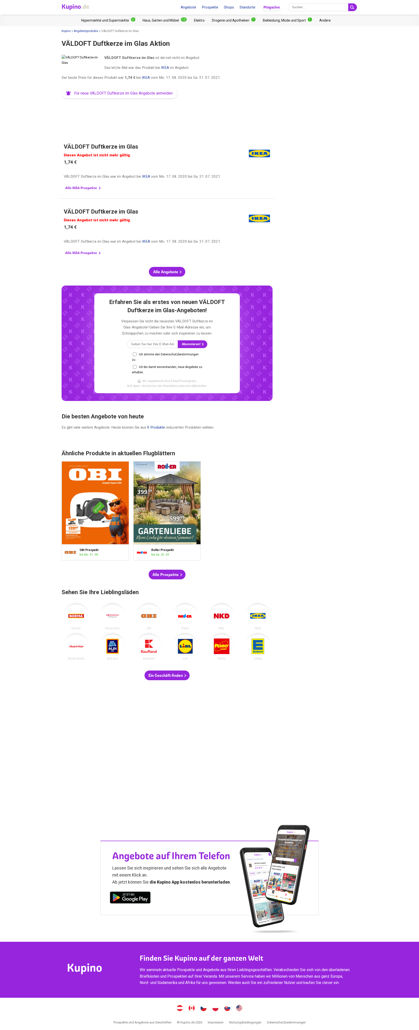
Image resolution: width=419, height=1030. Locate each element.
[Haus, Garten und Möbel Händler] (165, 20)
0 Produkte (156, 427)
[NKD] (221, 617)
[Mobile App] (130, 898)
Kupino (66, 31)
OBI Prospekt (95, 511)
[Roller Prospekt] (143, 552)
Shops (229, 7)
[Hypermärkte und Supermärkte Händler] (108, 20)
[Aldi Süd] (112, 647)
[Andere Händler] (325, 20)
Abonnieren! (191, 344)
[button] (120, 93)
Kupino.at (180, 1008)
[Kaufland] (149, 647)
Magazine (271, 7)
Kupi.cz (203, 1008)
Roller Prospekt (167, 511)
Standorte (247, 7)
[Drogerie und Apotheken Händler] (234, 20)
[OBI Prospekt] (72, 552)
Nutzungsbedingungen (245, 1022)
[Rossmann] (112, 617)
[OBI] (149, 617)
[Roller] (185, 617)
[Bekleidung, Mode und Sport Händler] (287, 20)
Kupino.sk (227, 1008)
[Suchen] (352, 7)
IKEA (165, 67)
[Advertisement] (167, 115)
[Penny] (221, 647)
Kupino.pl (215, 1008)
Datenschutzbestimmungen (286, 1022)
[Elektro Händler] (199, 20)
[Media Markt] (76, 647)
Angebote (188, 7)
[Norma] (76, 617)
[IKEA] (258, 617)
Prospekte (210, 7)
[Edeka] (258, 647)
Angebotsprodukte (86, 31)
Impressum (216, 1022)
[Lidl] (185, 647)
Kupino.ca (191, 1008)
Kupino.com (239, 1008)
